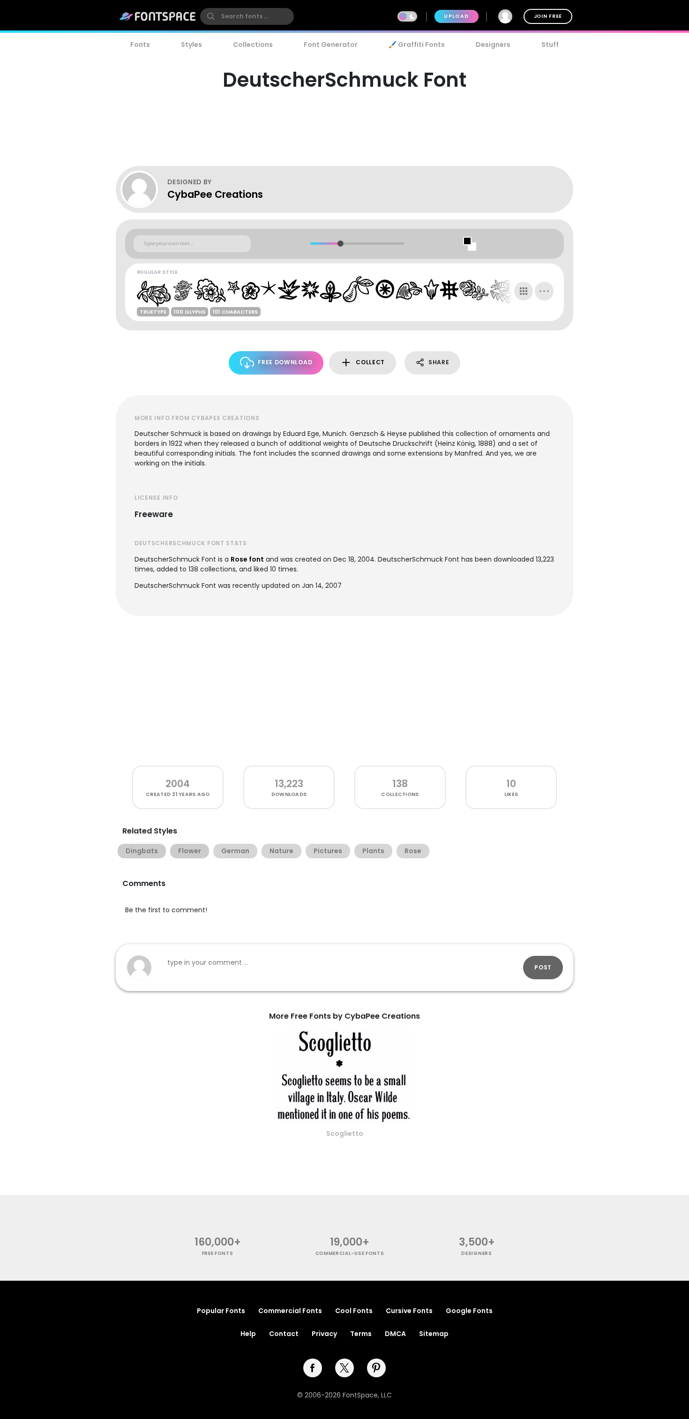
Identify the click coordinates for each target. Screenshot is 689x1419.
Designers (493, 44)
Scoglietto (344, 1133)
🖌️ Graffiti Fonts (417, 44)
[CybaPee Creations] (143, 189)
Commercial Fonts (290, 1310)
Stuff (550, 44)
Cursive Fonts (409, 1310)
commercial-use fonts (349, 1253)
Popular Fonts (221, 1310)
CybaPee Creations (215, 194)
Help (248, 1333)
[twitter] (344, 1368)
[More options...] (544, 291)
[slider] (340, 243)
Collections (253, 44)
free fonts (217, 1253)
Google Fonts (469, 1310)
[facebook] (312, 1368)
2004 (177, 783)
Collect (370, 362)
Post (543, 967)
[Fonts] (158, 16)
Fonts (140, 44)
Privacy (324, 1333)
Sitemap (434, 1333)
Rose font (247, 559)
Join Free (548, 16)
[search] (247, 16)
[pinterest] (376, 1368)
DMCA (395, 1333)
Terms (361, 1333)
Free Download (285, 362)
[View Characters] (523, 291)
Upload (456, 16)
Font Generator (331, 44)
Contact (284, 1333)
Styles (191, 44)
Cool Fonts (354, 1310)
